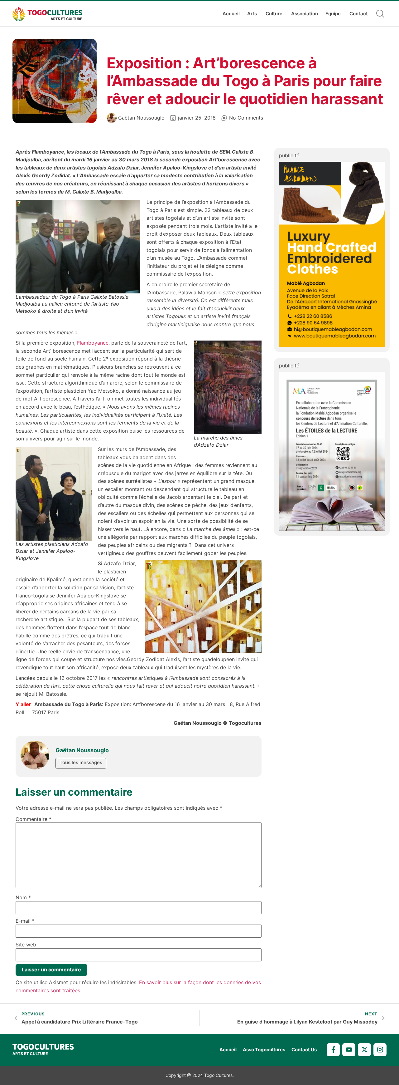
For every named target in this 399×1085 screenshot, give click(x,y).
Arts (252, 14)
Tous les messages (81, 762)
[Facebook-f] (333, 1049)
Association (304, 14)
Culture (274, 14)
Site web (26, 944)
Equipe (333, 14)
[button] (380, 13)
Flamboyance (92, 343)
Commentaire (33, 819)
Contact (358, 14)
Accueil (231, 14)
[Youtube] (348, 1049)
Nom (23, 897)
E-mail (25, 920)
